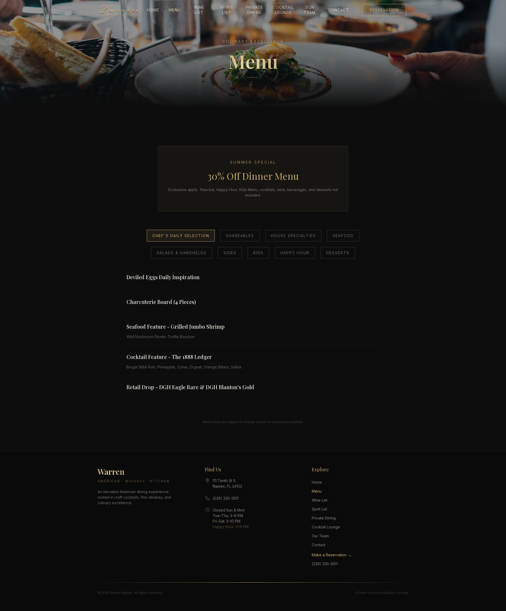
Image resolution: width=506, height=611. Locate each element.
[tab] (181, 236)
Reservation (384, 10)
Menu (175, 10)
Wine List (199, 10)
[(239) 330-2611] (207, 498)
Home (153, 10)
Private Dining (254, 10)
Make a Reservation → (331, 555)
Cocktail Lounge (282, 10)
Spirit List (226, 10)
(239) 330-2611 (226, 498)
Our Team (310, 10)
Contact (338, 10)
